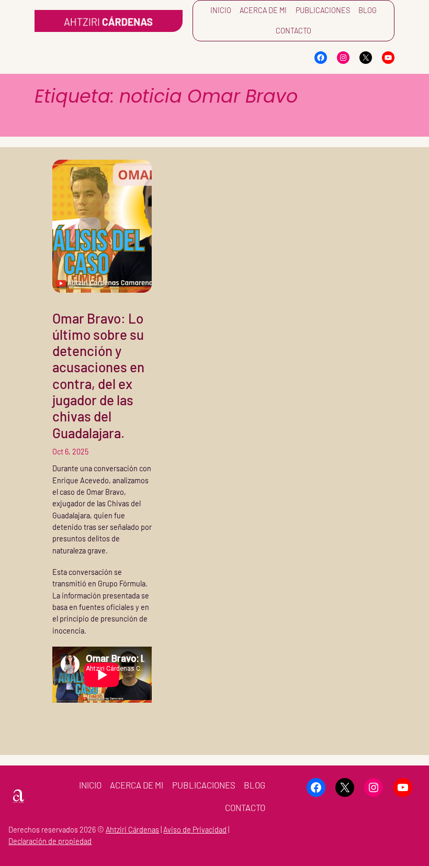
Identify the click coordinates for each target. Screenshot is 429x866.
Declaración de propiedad (50, 841)
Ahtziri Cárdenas (132, 829)
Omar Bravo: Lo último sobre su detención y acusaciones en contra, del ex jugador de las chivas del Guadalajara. (98, 375)
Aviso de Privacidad (195, 829)
